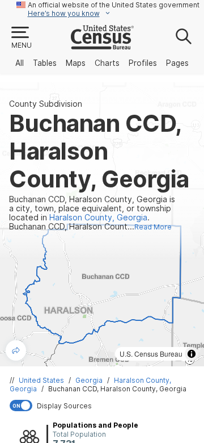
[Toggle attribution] (191, 354)
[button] (21, 38)
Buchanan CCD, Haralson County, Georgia (117, 389)
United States (41, 380)
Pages (177, 63)
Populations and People (95, 425)
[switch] (104, 405)
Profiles (143, 63)
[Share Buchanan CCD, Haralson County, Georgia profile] (16, 350)
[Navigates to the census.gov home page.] (102, 44)
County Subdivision (45, 103)
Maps (76, 63)
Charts (107, 63)
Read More (153, 227)
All (19, 63)
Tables (45, 63)
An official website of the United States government (113, 5)
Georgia (89, 380)
